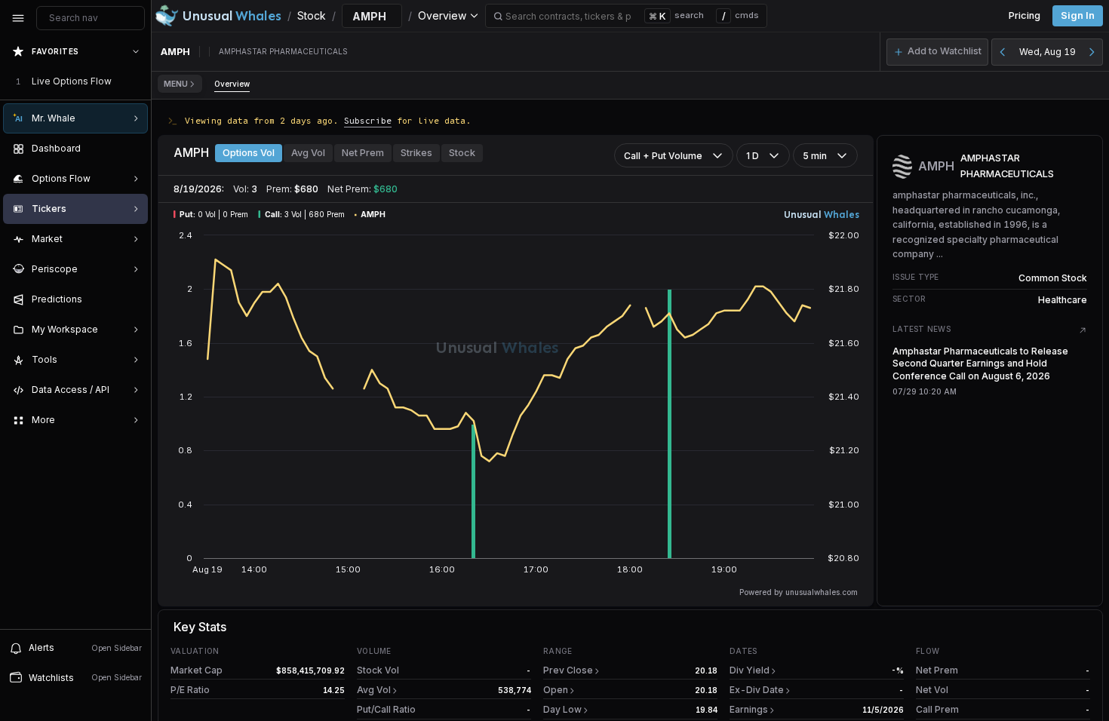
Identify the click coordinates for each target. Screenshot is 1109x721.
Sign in (1078, 15)
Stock (462, 152)
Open (555, 689)
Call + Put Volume (663, 155)
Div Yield (750, 670)
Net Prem (363, 152)
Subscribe (368, 120)
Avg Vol (308, 152)
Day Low (562, 709)
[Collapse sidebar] (18, 18)
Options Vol (249, 152)
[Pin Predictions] (133, 299)
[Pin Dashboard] (133, 148)
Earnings (749, 709)
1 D (752, 155)
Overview (232, 83)
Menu (176, 83)
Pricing (1024, 15)
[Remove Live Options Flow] (137, 81)
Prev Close (568, 670)
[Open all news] (1082, 330)
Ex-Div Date (757, 689)
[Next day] (1091, 52)
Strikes (416, 152)
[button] (937, 52)
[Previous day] (1002, 52)
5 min (815, 155)
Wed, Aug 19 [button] (1047, 51)
